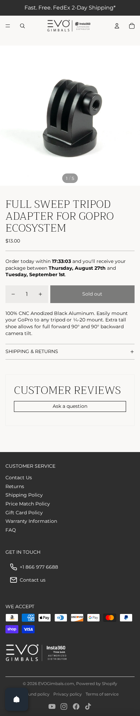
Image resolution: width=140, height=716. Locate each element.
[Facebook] (76, 706)
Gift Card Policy (24, 513)
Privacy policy (67, 694)
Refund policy (35, 694)
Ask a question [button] (70, 406)
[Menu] (8, 26)
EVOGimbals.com (56, 683)
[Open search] (22, 25)
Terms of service (102, 694)
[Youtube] (52, 706)
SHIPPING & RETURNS (31, 351)
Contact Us (18, 477)
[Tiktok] (88, 706)
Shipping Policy (24, 495)
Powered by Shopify (96, 683)
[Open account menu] (116, 25)
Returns (14, 486)
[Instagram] (64, 706)
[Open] (16, 699)
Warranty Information (31, 521)
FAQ (10, 530)
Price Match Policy (27, 504)
